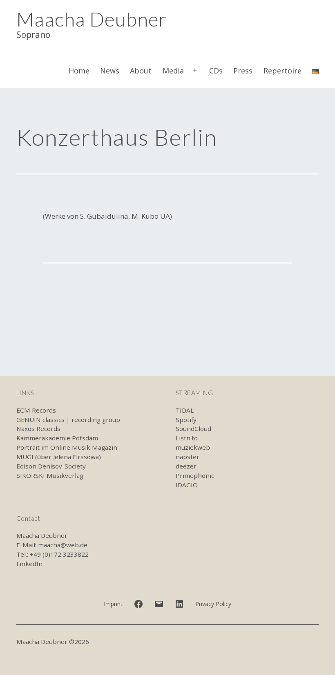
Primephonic (195, 475)
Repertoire (283, 70)
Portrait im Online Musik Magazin (66, 447)
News (109, 70)
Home (79, 70)
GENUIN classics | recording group (68, 419)
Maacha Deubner (91, 19)
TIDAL (185, 410)
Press (242, 70)
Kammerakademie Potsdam (57, 438)
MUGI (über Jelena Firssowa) (58, 457)
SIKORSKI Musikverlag (49, 475)
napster (187, 457)
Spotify (186, 419)
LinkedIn (29, 564)
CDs (216, 70)
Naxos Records (38, 428)
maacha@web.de (62, 545)
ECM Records (36, 410)
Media (173, 70)
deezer (186, 466)
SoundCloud (193, 428)
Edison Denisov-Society (51, 466)
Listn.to (187, 438)
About (141, 70)
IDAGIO (187, 485)
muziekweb (193, 447)
